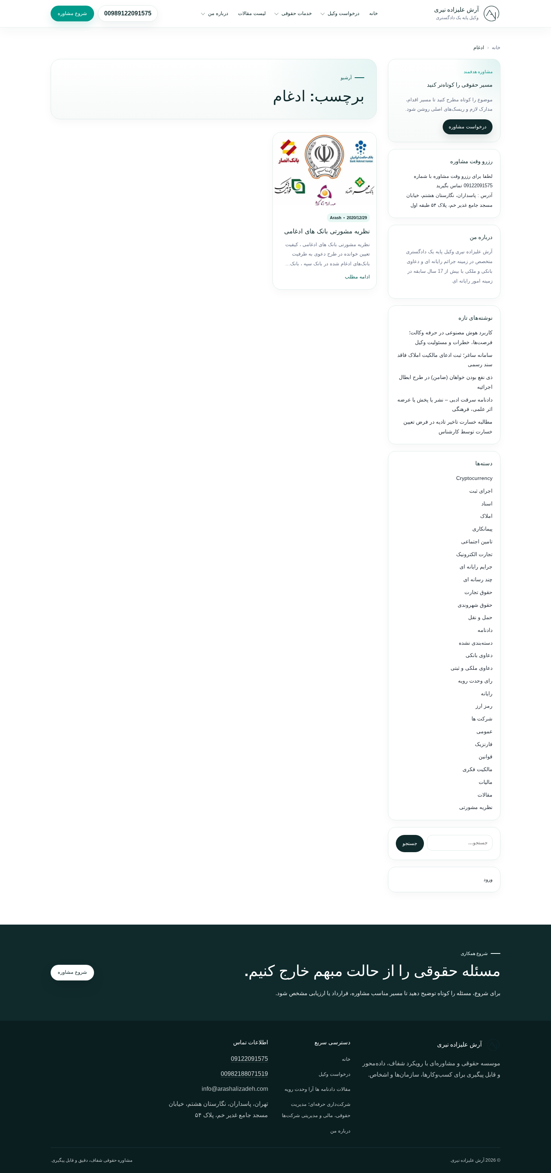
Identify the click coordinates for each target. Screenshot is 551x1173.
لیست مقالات (252, 13)
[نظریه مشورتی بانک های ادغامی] (324, 168)
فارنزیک (484, 744)
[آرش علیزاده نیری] (491, 14)
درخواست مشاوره (468, 126)
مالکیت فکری (478, 769)
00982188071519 (244, 1074)
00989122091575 (127, 13)
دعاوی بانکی (479, 655)
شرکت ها (482, 719)
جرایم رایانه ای (476, 567)
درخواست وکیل (343, 13)
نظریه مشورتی (476, 807)
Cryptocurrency (474, 478)
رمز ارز (484, 706)
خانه (373, 13)
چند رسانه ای (478, 579)
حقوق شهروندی (475, 605)
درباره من (218, 13)
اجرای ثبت (481, 491)
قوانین (486, 756)
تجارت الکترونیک (474, 554)
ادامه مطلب (357, 277)
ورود (488, 879)
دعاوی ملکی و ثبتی (472, 668)
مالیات (486, 782)
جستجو (410, 843)
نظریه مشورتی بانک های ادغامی (327, 231)
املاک (486, 516)
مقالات (485, 795)
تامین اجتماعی (477, 541)
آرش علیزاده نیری (456, 9)
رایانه (487, 693)
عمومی (484, 731)
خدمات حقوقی (296, 13)
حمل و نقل (480, 617)
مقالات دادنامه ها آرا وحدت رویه (317, 1089)
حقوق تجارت (478, 592)
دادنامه (485, 630)
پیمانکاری (482, 529)
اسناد (487, 504)
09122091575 (477, 185)
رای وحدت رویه (475, 681)
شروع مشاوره (72, 13)
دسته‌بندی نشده (476, 643)
